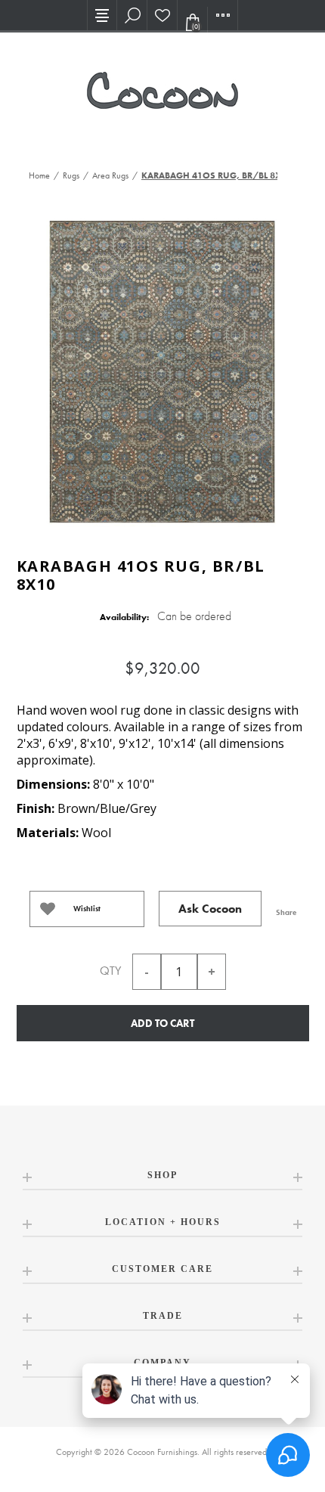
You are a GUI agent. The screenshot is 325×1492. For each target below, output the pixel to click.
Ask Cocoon (210, 909)
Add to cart (162, 1023)
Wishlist (87, 909)
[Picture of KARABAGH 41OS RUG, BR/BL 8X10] (162, 370)
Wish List (162, 15)
